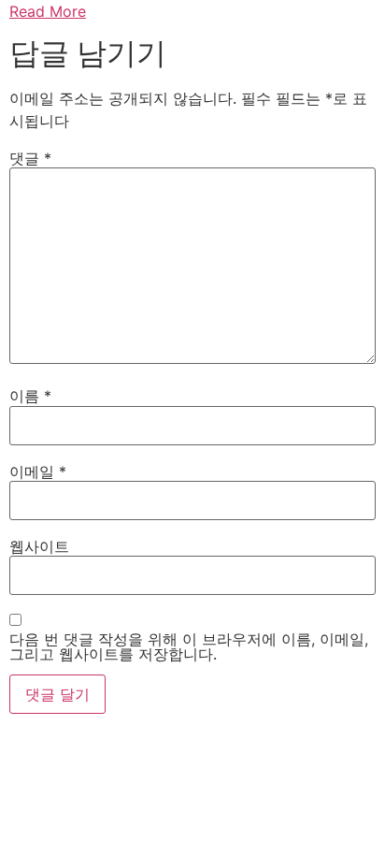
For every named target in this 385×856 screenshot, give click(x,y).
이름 (30, 395)
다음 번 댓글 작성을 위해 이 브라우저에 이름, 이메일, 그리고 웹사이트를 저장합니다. (188, 646)
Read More (47, 11)
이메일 (37, 471)
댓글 (30, 158)
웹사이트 (39, 546)
